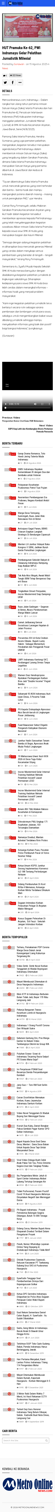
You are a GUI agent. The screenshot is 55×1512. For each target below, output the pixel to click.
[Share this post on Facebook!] (13, 82)
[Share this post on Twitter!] (5, 82)
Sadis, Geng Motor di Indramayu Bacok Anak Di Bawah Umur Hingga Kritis (32, 1331)
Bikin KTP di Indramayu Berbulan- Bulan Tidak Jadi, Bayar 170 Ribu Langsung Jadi (33, 997)
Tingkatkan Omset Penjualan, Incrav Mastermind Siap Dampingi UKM (34, 594)
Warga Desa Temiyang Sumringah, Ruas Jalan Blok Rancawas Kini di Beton (31, 515)
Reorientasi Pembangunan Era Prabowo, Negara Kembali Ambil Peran (33, 500)
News (5, 68)
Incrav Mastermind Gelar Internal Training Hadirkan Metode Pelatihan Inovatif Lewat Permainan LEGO (34, 776)
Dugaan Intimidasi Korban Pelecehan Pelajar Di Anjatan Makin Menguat (32, 905)
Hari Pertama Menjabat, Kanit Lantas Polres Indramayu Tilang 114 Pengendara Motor (32, 1362)
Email (19, 106)
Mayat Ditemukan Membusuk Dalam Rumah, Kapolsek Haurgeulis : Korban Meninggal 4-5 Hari (33, 1379)
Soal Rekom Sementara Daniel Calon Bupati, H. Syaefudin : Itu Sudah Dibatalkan (32, 1315)
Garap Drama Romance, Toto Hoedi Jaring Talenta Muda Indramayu (31, 456)
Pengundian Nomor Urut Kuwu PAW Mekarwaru (22, 421)
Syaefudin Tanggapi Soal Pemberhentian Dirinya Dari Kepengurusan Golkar (30, 1281)
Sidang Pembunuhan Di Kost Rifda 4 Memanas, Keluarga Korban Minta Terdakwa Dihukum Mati (34, 888)
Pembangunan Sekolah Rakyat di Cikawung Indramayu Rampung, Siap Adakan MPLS (33, 562)
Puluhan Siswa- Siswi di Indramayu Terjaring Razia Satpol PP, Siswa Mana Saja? (33, 1056)
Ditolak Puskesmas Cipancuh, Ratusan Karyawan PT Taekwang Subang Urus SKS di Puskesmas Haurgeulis (33, 1264)
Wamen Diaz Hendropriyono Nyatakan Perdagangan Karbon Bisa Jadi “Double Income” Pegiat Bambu (34, 680)
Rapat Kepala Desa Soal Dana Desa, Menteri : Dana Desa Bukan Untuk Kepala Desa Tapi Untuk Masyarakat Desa (33, 1146)
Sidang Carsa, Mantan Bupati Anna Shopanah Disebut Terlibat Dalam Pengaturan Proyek (33, 1231)
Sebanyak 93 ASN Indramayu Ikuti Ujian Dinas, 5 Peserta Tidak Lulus (34, 696)
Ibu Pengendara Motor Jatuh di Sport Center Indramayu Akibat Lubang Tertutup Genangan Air (32, 1178)
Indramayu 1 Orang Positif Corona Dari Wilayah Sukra (33, 1027)
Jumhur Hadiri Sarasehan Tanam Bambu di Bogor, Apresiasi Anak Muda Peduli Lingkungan (33, 743)
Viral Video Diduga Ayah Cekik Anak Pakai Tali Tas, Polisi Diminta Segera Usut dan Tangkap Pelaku (33, 1162)
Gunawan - (20, 64)
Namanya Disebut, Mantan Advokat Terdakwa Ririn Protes (33, 839)
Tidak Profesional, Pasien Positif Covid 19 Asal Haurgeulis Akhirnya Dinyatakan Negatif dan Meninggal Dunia (33, 1196)
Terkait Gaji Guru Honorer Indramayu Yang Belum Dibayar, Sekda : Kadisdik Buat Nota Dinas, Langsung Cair (33, 1414)
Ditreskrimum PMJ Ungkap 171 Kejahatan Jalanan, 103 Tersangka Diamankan (33, 824)
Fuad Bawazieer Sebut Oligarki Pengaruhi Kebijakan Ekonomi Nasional (33, 728)
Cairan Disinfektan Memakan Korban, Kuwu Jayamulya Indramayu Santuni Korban (31, 1100)
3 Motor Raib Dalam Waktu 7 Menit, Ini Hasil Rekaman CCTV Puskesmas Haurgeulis (32, 1396)
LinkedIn (21, 100)
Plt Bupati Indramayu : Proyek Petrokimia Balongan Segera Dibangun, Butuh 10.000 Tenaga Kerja (32, 1214)
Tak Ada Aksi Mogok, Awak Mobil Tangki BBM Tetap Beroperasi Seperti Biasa (34, 578)
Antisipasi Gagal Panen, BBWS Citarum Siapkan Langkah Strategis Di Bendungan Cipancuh (34, 531)
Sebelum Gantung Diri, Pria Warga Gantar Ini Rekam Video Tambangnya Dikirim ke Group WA (33, 1041)
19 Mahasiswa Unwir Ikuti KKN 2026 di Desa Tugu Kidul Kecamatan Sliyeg (33, 759)
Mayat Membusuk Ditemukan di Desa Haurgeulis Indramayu (32, 983)
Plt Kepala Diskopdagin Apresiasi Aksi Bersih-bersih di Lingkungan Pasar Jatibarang (34, 712)
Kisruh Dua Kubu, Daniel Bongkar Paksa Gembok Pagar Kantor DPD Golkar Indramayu (33, 1128)
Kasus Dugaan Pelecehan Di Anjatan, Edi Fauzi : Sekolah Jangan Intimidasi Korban (31, 921)
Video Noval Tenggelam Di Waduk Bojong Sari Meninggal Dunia (33, 1114)
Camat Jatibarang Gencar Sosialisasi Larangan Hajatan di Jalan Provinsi (33, 625)
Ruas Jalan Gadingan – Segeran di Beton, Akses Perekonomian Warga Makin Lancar (33, 609)
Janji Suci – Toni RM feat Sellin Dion (32, 1086)
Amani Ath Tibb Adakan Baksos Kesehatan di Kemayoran (33, 810)
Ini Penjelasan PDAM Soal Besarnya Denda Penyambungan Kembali (32, 1072)
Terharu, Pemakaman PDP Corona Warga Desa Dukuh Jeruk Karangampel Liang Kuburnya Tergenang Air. (33, 952)
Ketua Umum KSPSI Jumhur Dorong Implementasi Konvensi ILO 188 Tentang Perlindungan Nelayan (33, 870)
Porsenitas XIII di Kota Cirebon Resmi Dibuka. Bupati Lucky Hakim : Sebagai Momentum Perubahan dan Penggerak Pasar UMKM (34, 643)
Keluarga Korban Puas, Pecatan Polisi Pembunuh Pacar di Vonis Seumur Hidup (33, 853)
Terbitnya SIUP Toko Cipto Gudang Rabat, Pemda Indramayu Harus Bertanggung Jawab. (33, 1346)
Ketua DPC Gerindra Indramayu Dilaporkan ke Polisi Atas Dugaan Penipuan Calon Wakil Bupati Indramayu (33, 1298)
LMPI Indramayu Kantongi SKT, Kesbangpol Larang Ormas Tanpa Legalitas (34, 662)
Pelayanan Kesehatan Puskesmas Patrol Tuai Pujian (32, 486)
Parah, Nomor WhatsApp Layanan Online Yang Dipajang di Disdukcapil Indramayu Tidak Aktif (33, 1247)
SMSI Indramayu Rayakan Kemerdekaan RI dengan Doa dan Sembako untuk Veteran (34, 472)
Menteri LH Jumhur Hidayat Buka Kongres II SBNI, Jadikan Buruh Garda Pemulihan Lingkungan (34, 547)
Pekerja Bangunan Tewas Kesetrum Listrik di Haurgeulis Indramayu (31, 1012)
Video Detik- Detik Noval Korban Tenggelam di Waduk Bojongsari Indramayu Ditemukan (32, 968)
